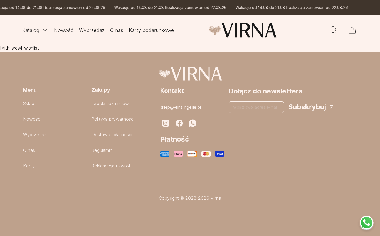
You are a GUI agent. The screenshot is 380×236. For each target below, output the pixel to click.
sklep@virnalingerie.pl (180, 107)
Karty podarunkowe (151, 30)
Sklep (28, 103)
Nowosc (31, 119)
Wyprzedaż (92, 30)
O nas (116, 30)
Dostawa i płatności (112, 134)
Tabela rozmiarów (110, 103)
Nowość (63, 30)
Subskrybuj (307, 107)
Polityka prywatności (113, 119)
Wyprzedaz (35, 134)
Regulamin (102, 150)
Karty (29, 166)
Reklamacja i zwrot (111, 166)
